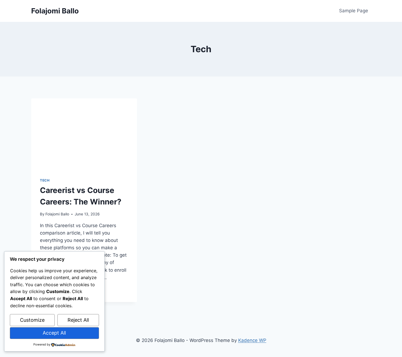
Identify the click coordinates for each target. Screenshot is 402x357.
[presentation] (84, 133)
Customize (32, 320)
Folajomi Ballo (57, 214)
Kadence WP (252, 340)
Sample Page (353, 10)
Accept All (54, 333)
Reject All (78, 320)
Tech (44, 180)
